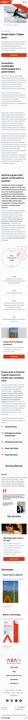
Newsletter (14, 683)
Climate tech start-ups (13, 442)
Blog (14, 671)
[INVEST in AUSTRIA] (14, 661)
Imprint (13, 693)
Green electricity (11, 455)
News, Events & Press (14, 675)
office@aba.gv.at (19, 709)
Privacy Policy (7, 693)
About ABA (14, 667)
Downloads (14, 679)
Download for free (7, 606)
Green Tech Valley (11, 448)
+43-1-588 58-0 (21, 707)
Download (18, 356)
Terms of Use (19, 693)
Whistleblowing (14, 695)
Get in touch (14, 559)
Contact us (14, 55)
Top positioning (11, 427)
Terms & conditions (9, 690)
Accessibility (19, 690)
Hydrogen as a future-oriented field (13, 434)
